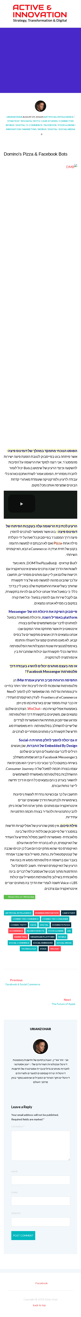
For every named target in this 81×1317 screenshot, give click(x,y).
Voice (43, 949)
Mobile (42, 129)
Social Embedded (43, 943)
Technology (28, 949)
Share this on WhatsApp (21, 897)
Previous (23, 982)
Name (14, 1171)
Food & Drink (66, 125)
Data (33, 925)
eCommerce (16, 931)
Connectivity (19, 925)
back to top (39, 1305)
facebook (41, 1283)
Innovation (13, 129)
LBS (69, 931)
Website (16, 1213)
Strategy (13, 121)
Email (14, 1192)
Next (63, 1001)
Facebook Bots (35, 931)
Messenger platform (42, 937)
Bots (36, 121)
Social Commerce (19, 943)
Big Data (26, 121)
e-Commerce (34, 125)
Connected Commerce (26, 919)
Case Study (68, 913)
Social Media (67, 129)
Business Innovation (47, 913)
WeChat (55, 949)
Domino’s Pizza (61, 925)
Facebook (50, 125)
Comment (17, 1126)
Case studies (49, 121)
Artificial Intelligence (58, 116)
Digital (20, 125)
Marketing (29, 129)
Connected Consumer (55, 919)
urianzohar (14, 116)
